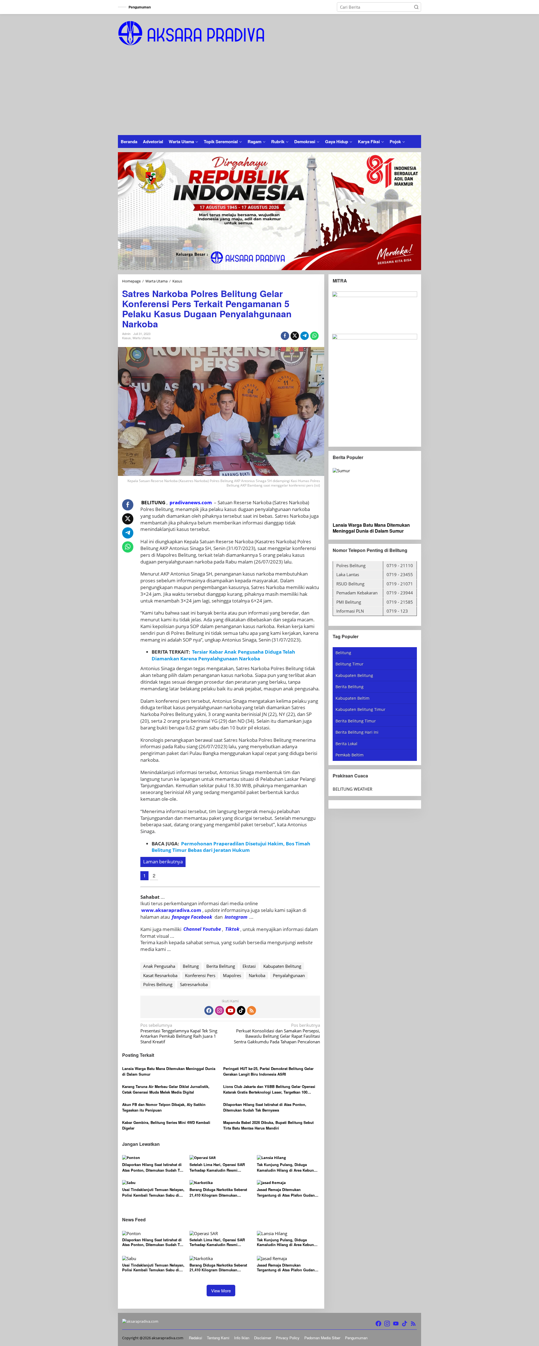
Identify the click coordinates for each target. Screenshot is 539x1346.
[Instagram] (219, 1010)
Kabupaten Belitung (282, 966)
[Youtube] (230, 1010)
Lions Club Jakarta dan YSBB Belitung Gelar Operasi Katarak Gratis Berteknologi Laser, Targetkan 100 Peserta (269, 1089)
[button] (416, 7)
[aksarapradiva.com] (191, 32)
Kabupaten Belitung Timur (360, 709)
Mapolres (232, 975)
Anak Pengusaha (159, 966)
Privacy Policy (288, 1337)
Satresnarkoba (194, 984)
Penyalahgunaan (289, 975)
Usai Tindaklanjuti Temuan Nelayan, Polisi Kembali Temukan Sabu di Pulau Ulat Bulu (153, 1192)
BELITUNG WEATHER (352, 789)
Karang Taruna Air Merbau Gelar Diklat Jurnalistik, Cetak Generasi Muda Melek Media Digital (165, 1089)
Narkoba (257, 975)
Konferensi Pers (200, 975)
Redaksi (195, 1337)
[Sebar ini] (285, 336)
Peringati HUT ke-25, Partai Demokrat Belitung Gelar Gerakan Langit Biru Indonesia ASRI (268, 1071)
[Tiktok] (241, 1010)
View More (221, 1290)
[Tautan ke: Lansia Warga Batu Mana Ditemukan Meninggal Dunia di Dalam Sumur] (375, 493)
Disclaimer (262, 1337)
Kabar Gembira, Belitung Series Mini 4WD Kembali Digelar (166, 1125)
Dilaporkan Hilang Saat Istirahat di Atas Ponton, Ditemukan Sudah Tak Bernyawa (264, 1107)
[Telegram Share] (304, 336)
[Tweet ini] (295, 336)
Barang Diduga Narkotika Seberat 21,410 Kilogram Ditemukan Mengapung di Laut (218, 1192)
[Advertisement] (269, 93)
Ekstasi (249, 966)
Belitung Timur (349, 664)
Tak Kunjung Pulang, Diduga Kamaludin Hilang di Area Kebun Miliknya (285, 1167)
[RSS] (251, 1010)
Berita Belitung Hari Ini (356, 732)
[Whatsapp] (314, 336)
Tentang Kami (218, 1337)
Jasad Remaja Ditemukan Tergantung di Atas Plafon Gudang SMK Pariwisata (287, 1192)
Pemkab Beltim (349, 755)
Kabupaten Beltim (352, 698)
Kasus (126, 338)
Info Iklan (241, 1337)
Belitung (191, 966)
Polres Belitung (157, 984)
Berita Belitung (220, 966)
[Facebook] (208, 1010)
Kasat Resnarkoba (160, 975)
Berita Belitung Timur (355, 721)
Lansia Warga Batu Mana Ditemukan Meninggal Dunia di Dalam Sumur (168, 1071)
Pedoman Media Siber (322, 1337)
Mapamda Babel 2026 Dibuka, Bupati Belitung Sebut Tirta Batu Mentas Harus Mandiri (268, 1125)
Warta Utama (141, 338)
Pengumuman (356, 1337)
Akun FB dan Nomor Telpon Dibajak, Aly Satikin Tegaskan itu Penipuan (163, 1107)
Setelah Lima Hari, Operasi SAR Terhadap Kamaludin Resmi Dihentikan (217, 1167)
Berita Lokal (346, 743)
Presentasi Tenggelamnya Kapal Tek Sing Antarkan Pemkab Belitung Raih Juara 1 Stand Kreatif (178, 1033)
